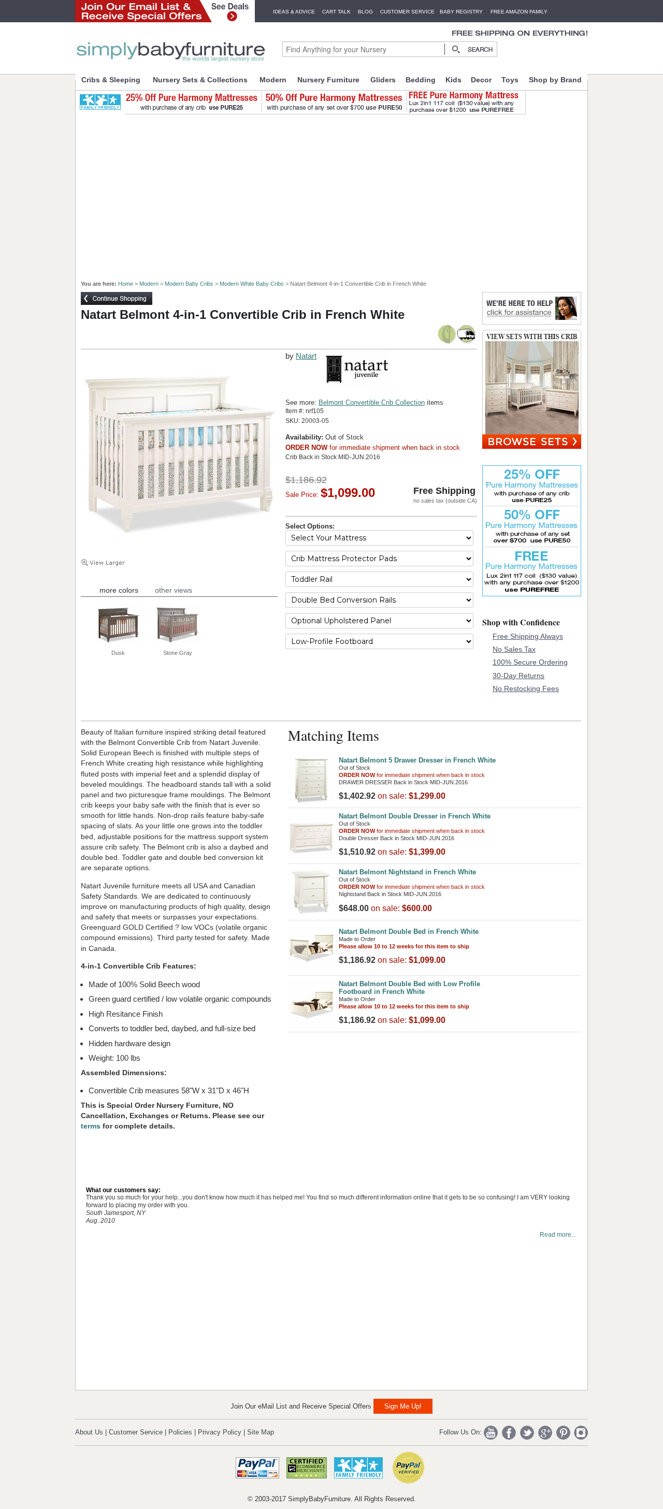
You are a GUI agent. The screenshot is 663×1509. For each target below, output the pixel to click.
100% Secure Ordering (530, 662)
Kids (453, 80)
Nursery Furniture (328, 80)
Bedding (421, 80)
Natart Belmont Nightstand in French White (407, 872)
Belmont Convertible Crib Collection (372, 402)
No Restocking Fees (526, 688)
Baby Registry (461, 11)
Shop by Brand (555, 80)
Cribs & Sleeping (110, 80)
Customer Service (407, 11)
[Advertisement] (337, 192)
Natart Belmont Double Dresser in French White (415, 816)
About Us (89, 1432)
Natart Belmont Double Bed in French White (409, 931)
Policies (180, 1432)
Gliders (383, 80)
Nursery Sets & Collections (200, 80)
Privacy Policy (219, 1432)
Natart (306, 355)
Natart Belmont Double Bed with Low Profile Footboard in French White (409, 987)
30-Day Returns (518, 675)
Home (125, 284)
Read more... (558, 1234)
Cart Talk (336, 11)
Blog (365, 11)
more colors (118, 590)
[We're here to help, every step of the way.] (531, 321)
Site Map (260, 1432)
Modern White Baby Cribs (252, 284)
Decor (481, 80)
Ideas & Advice (294, 11)
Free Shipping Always (528, 636)
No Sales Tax (514, 649)
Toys (509, 80)
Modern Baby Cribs (189, 284)
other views (173, 590)
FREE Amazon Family (519, 11)
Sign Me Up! (403, 1406)
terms (92, 1126)
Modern (273, 80)
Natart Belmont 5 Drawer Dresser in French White (417, 760)
